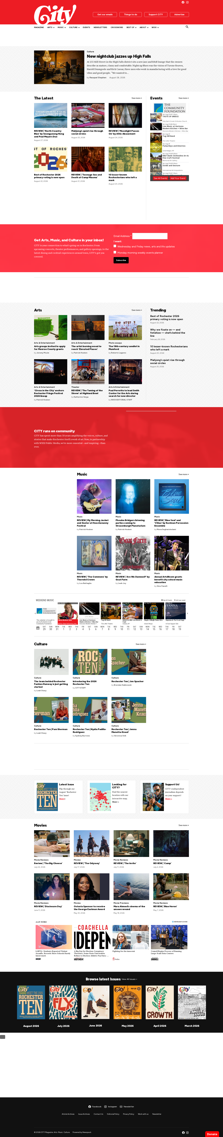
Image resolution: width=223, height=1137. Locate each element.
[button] (54, 943)
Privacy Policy (128, 1114)
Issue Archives (84, 1114)
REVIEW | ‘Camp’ (162, 863)
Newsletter (156, 1114)
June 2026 (95, 1025)
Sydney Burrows (82, 736)
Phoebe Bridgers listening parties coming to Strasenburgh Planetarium (130, 523)
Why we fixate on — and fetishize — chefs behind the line (167, 332)
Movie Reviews (41, 860)
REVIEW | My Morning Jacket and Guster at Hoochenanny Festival (93, 523)
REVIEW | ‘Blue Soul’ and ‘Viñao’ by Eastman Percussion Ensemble (171, 523)
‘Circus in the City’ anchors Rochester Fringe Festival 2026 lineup (49, 393)
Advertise (179, 14)
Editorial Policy (113, 1114)
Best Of (130, 27)
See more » (137, 98)
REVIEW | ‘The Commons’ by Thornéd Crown (92, 578)
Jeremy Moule (43, 353)
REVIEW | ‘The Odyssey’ (87, 863)
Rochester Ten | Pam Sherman (50, 729)
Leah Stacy (41, 690)
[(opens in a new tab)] (50, 339)
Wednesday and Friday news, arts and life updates (146, 246)
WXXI (154, 27)
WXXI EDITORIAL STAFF (121, 400)
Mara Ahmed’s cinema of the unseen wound (129, 908)
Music (61, 27)
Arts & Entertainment (44, 343)
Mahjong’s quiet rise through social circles (87, 132)
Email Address (123, 236)
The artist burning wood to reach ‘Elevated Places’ (86, 348)
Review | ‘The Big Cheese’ (48, 863)
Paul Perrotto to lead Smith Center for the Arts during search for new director (124, 393)
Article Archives (68, 1114)
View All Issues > (129, 979)
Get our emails (105, 14)
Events (86, 27)
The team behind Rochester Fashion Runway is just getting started (51, 684)
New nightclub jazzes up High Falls (119, 56)
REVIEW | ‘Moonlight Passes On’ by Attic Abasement (124, 132)
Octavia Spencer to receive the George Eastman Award (89, 908)
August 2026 (31, 1026)
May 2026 (128, 1025)
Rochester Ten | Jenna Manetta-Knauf (124, 731)
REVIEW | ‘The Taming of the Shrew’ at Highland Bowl (87, 392)
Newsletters (100, 27)
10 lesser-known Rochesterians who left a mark (123, 177)
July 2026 (63, 1026)
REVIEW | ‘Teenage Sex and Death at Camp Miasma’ (86, 176)
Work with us (143, 1114)
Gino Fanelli (162, 586)
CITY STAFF (80, 688)
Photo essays (115, 343)
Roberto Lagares (118, 353)
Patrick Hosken (80, 353)
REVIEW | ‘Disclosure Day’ (48, 906)
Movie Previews (121, 903)
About (143, 27)
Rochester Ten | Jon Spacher (128, 681)
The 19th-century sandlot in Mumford (124, 348)
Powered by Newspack (82, 1132)
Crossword (117, 27)
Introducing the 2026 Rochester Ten (85, 683)
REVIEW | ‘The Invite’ (125, 863)
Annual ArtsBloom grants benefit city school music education (168, 579)
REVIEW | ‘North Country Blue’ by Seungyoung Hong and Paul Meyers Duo (49, 134)
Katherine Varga (81, 397)
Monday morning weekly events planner (140, 252)
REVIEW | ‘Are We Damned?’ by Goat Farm (133, 578)
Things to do (130, 14)
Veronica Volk (120, 736)
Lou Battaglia (85, 583)
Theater (75, 387)
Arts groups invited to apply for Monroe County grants (49, 348)
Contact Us (98, 1114)
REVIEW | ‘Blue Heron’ (165, 906)
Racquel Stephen (98, 77)
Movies (77, 860)
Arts (49, 27)
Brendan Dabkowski (123, 685)
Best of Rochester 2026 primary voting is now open (49, 176)
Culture (73, 27)
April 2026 (159, 1025)
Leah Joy (122, 583)
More (61, 798)
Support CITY (156, 14)
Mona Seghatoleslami (166, 529)
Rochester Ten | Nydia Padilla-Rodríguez (89, 731)
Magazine (39, 27)
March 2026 (192, 1025)
